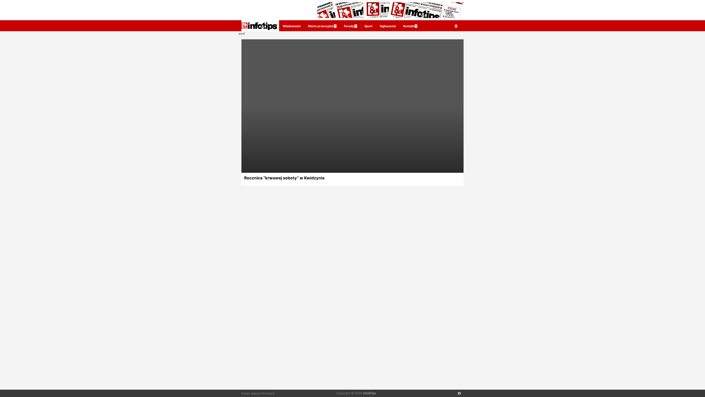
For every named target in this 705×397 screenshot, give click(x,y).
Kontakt (408, 26)
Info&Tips (369, 393)
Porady (349, 26)
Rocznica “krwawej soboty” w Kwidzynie (284, 178)
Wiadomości (292, 26)
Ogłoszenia (388, 26)
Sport (368, 26)
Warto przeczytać (320, 26)
